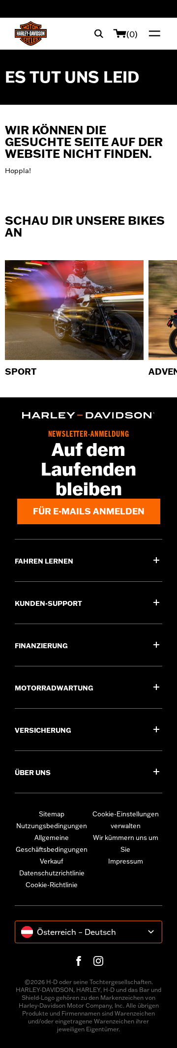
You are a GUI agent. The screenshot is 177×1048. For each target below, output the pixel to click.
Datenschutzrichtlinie (52, 873)
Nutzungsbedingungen (51, 826)
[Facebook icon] (79, 961)
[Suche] (98, 33)
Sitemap (51, 814)
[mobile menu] (152, 33)
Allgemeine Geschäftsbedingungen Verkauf (52, 849)
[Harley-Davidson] (88, 415)
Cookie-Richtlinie (52, 885)
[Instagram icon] (98, 961)
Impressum (125, 861)
